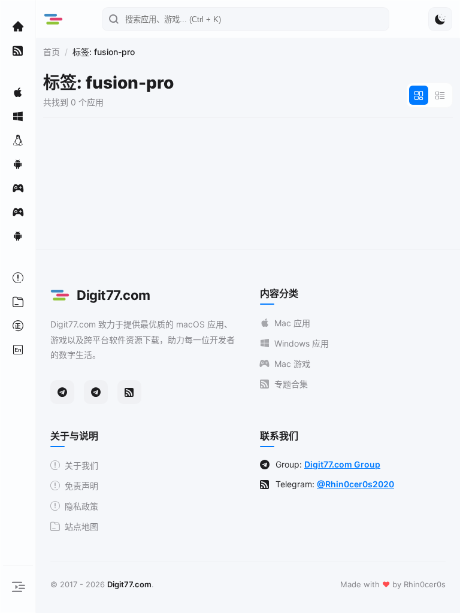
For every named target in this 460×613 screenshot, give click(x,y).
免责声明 (81, 486)
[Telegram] (62, 392)
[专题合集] (18, 50)
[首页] (18, 26)
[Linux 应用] (18, 140)
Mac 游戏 (292, 364)
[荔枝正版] (18, 325)
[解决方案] (18, 277)
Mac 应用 (292, 323)
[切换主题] (440, 19)
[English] (18, 349)
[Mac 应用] (18, 92)
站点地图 (81, 526)
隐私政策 (81, 506)
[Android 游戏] (18, 235)
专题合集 (291, 384)
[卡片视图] (418, 95)
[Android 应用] (18, 164)
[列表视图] (440, 95)
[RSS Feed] (129, 392)
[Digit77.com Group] (96, 392)
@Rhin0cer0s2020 (355, 484)
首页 (51, 52)
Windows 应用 (301, 343)
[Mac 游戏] (18, 188)
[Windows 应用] (18, 116)
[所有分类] (18, 301)
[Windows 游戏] (18, 212)
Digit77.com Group (342, 464)
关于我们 (81, 465)
